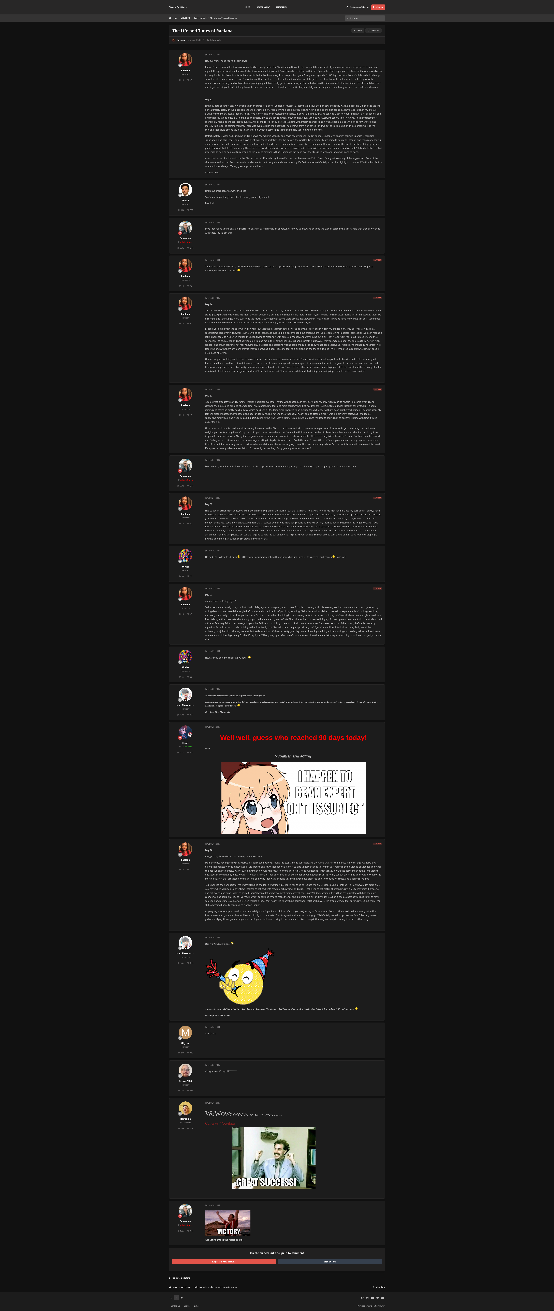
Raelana (181, 40)
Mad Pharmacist (185, 705)
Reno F (185, 200)
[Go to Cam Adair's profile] (185, 227)
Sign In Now (330, 1261)
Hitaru (185, 743)
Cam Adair (185, 238)
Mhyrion (185, 1043)
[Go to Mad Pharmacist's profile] (185, 694)
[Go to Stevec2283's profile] (185, 1070)
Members (186, 1122)
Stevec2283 (185, 1081)
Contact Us (175, 1306)
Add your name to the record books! (224, 1239)
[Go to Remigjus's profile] (185, 1108)
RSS (198, 1306)
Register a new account (223, 1261)
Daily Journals (214, 40)
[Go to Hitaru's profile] (185, 732)
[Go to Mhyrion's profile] (185, 1032)
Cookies (187, 1306)
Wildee (185, 566)
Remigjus (185, 1118)
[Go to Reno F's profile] (185, 190)
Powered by (371, 1306)
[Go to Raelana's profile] (173, 40)
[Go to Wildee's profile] (185, 556)
